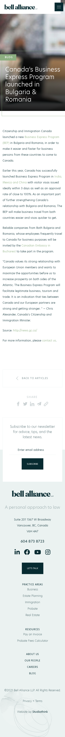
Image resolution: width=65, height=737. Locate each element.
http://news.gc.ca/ (24, 330)
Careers (32, 667)
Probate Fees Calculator (32, 641)
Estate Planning (32, 596)
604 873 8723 (33, 541)
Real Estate (32, 615)
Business (32, 589)
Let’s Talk (32, 568)
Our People (32, 660)
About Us (32, 654)
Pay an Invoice (32, 634)
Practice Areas (32, 584)
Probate (33, 609)
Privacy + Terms (32, 701)
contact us (49, 341)
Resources (32, 629)
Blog (32, 673)
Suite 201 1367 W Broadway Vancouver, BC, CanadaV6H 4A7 (32, 525)
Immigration (32, 602)
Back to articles (35, 378)
